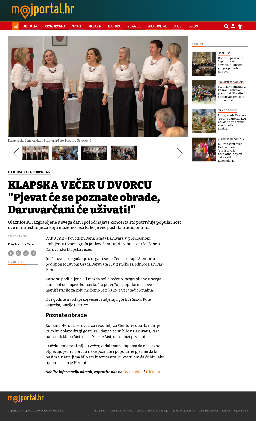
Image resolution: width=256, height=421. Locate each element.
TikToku (152, 372)
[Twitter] (18, 253)
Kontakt (226, 410)
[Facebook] (11, 253)
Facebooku (133, 372)
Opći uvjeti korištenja (121, 410)
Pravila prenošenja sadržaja (152, 410)
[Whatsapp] (26, 253)
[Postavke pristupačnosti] (240, 26)
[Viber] (33, 253)
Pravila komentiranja (183, 410)
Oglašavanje (241, 410)
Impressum (99, 410)
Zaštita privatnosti (208, 410)
